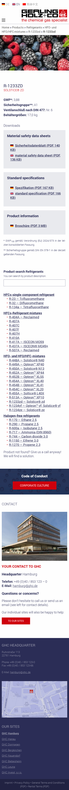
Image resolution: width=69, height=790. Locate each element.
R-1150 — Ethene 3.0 (23, 440)
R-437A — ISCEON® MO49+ (28, 346)
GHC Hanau (9, 739)
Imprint (9, 782)
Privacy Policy (22, 782)
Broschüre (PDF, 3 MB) (31, 226)
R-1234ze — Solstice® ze (27, 410)
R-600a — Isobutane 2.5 (25, 428)
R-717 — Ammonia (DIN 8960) (30, 432)
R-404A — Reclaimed (24, 317)
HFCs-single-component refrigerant (29, 294)
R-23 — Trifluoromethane (26, 299)
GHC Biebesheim (11, 761)
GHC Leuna (8, 766)
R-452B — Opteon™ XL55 (26, 376)
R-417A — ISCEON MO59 (26, 342)
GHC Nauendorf (11, 755)
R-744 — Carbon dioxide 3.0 (28, 436)
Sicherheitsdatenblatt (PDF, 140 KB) (35, 147)
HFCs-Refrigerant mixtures (23, 313)
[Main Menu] (3, 20)
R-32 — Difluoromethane (26, 303)
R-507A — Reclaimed (24, 350)
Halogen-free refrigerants (22, 416)
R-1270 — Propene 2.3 (24, 445)
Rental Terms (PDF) (38, 786)
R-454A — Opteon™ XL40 (26, 381)
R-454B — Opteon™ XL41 (26, 385)
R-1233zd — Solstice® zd (27, 401)
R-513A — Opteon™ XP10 (26, 397)
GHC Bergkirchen (12, 750)
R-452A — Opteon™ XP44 (26, 372)
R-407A (14, 321)
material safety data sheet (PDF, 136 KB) (35, 157)
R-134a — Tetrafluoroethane (29, 307)
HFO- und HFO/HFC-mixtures (24, 356)
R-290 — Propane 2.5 (24, 424)
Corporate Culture (34, 485)
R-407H (14, 333)
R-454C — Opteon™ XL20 (26, 389)
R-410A (14, 338)
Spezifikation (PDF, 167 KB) (34, 188)
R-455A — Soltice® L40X (26, 393)
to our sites (16, 620)
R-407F (14, 329)
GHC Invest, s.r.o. (12, 772)
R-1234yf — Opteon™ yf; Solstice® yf (35, 405)
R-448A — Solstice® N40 (26, 360)
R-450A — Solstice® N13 (26, 368)
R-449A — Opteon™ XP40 (26, 364)
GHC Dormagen (11, 744)
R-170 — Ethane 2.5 (23, 420)
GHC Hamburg (10, 733)
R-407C (14, 325)
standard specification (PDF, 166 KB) (35, 195)
